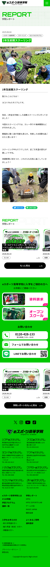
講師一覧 (6, 506)
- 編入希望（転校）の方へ (12, 526)
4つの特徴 (6, 499)
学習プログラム (8, 502)
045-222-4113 (9, 462)
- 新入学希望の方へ (9, 523)
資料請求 (29, 523)
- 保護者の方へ (8, 530)
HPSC (28, 499)
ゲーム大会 (30, 506)
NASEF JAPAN (31, 509)
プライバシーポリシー (10, 549)
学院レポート (31, 495)
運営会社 (5, 552)
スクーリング (22, 35)
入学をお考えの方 (9, 519)
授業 (46, 257)
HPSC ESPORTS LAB (34, 502)
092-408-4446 (9, 475)
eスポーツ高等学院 (9, 35)
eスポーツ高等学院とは (12, 495)
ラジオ (6, 257)
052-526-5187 (33, 462)
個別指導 (29, 513)
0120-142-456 (33, 488)
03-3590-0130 (33, 447)
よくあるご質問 (32, 519)
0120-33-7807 (9, 488)
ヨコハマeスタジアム (35, 35)
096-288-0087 (33, 475)
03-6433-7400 (9, 447)
